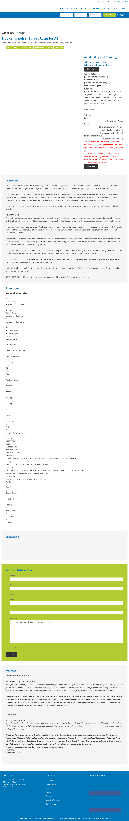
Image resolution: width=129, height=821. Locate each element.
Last (11, 594)
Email (12, 599)
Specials (49, 796)
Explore (49, 792)
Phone (12, 609)
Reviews (59, 48)
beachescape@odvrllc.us (102, 818)
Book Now (91, 166)
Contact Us (50, 780)
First (11, 585)
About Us (49, 788)
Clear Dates (91, 69)
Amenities (39, 48)
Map (50, 48)
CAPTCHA (13, 648)
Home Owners (51, 784)
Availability (12, 48)
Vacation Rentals (52, 800)
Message (13, 618)
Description (26, 48)
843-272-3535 (123, 2)
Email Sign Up (102, 2)
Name (12, 576)
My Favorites (112, 2)
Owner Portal (51, 804)
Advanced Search (120, 15)
